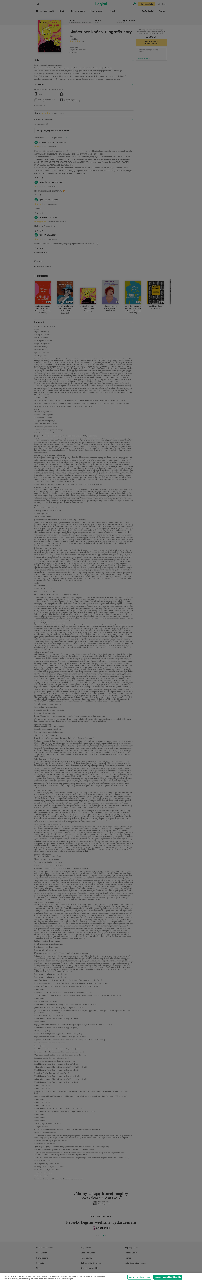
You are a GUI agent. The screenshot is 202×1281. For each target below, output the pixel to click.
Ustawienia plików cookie (139, 1277)
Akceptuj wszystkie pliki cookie (168, 1277)
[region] (101, 1277)
